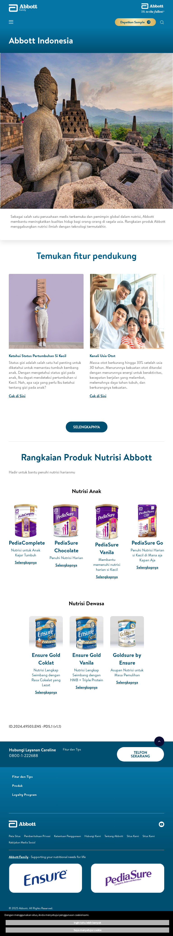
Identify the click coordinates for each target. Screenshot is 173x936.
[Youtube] (161, 825)
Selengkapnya (26, 562)
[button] (162, 23)
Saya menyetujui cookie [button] (87, 930)
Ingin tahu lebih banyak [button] (87, 922)
